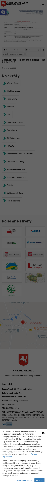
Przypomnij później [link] (24, 480)
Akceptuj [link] (39, 480)
